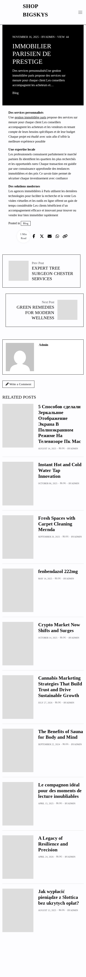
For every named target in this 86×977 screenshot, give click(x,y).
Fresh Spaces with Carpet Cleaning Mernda (56, 523)
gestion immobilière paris (30, 117)
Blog (15, 93)
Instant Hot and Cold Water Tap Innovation (59, 470)
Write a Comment (20, 384)
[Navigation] (80, 12)
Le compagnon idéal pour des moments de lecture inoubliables (60, 790)
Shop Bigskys (35, 10)
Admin (74, 448)
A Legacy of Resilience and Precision (53, 844)
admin (50, 36)
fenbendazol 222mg (58, 571)
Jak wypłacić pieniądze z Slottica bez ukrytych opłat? (58, 897)
